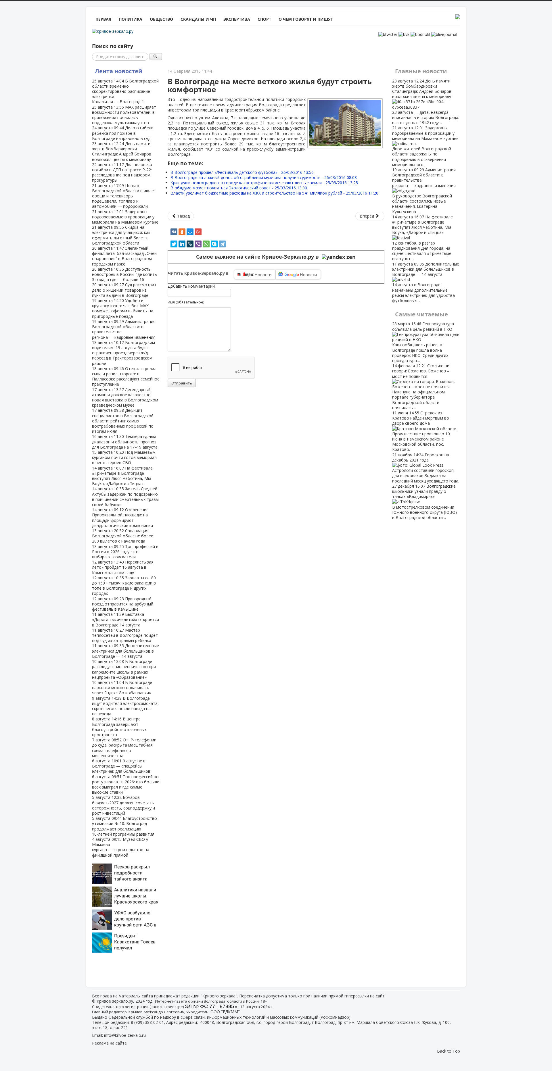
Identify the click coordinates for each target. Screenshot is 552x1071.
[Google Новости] (298, 274)
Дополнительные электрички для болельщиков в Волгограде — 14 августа (125, 651)
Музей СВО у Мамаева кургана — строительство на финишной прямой (120, 847)
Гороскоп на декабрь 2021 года (425, 468)
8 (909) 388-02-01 (147, 1022)
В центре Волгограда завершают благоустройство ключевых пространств (119, 726)
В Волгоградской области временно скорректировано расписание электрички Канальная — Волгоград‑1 (125, 91)
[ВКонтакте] (173, 231)
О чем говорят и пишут (306, 19)
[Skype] (214, 244)
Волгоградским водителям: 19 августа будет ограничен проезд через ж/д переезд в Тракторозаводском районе (123, 353)
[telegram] (222, 244)
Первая (103, 19)
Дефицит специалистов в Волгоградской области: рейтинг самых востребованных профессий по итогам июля (123, 420)
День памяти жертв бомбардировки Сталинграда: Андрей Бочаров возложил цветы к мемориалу (121, 151)
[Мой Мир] (190, 231)
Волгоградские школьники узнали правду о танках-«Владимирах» (424, 501)
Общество (161, 19)
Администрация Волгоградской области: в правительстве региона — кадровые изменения (124, 329)
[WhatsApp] (206, 244)
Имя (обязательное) (186, 302)
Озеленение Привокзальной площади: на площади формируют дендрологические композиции (122, 517)
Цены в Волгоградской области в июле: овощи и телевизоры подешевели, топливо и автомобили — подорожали (123, 196)
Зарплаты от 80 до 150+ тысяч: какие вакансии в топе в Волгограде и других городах (124, 585)
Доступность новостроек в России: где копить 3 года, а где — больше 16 (124, 274)
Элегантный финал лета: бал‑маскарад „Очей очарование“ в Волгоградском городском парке (124, 256)
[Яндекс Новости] (254, 274)
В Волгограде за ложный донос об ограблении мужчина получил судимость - (263, 177)
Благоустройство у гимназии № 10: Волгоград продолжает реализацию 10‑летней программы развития (124, 826)
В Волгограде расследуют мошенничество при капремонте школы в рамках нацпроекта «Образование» (124, 669)
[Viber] (198, 244)
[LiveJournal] (190, 244)
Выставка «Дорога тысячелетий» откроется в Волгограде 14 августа (125, 619)
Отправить (181, 383)
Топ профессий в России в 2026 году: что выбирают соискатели (125, 551)
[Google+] (198, 231)
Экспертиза (236, 19)
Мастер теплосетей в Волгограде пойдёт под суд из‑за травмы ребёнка (125, 635)
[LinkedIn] (182, 244)
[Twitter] (173, 244)
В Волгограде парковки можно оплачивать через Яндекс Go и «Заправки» (122, 687)
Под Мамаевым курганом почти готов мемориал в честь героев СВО (124, 457)
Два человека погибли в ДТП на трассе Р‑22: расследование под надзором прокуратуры (122, 172)
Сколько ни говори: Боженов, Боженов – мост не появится (420, 386)
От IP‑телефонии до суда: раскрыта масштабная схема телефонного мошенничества (124, 747)
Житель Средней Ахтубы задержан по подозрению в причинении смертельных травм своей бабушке (125, 496)
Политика (130, 19)
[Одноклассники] (182, 231)
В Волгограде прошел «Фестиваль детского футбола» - (242, 172)
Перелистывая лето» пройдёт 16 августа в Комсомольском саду (123, 567)
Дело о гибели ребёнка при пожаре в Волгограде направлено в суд (123, 133)
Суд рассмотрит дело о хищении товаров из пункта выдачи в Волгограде (124, 290)
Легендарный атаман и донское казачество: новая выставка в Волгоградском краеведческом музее (125, 397)
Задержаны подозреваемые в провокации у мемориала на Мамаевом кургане (125, 217)
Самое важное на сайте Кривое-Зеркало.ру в (259, 256)
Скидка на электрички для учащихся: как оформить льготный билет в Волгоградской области (121, 235)
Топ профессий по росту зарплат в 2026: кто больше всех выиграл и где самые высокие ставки (125, 784)
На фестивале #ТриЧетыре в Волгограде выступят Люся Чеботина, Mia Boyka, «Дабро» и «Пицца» (122, 476)
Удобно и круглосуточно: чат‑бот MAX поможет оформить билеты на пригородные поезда (122, 308)
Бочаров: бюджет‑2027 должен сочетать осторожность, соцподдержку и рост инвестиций (123, 805)
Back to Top (448, 1051)
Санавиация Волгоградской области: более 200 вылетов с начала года (122, 536)
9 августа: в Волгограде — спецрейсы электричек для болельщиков (121, 766)
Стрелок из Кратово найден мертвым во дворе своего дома (421, 431)
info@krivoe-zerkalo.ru (125, 1035)
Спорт (264, 19)
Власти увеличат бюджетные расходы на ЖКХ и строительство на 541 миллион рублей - (274, 193)
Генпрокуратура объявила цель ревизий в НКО (423, 342)
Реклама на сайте (109, 1043)
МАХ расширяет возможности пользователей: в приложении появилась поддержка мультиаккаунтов (124, 115)
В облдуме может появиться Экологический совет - (238, 188)
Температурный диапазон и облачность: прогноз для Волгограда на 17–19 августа (125, 441)
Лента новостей (118, 71)
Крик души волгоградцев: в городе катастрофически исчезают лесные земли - (264, 182)
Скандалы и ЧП (198, 19)
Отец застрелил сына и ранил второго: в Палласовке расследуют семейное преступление (126, 376)
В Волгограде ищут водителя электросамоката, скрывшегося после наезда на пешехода (125, 706)
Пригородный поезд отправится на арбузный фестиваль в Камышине (122, 604)
